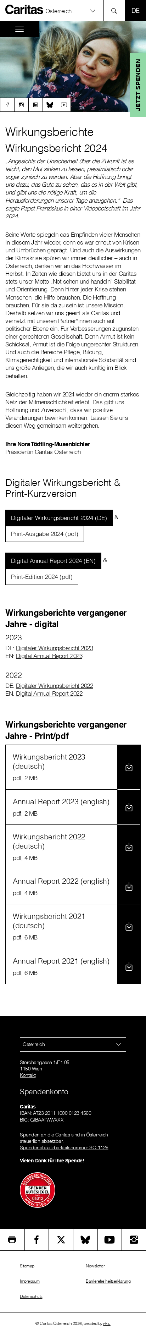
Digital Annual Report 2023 (49, 655)
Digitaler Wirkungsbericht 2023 (54, 648)
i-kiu (107, 1323)
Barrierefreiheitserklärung (108, 1281)
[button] (72, 10)
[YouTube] (110, 1239)
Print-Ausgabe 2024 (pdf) (44, 533)
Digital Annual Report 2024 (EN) (53, 560)
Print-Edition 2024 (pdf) (42, 576)
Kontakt (28, 1075)
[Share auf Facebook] (37, 1239)
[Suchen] (116, 10)
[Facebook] (7, 105)
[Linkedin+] (35, 105)
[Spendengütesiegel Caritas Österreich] (37, 1189)
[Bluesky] (50, 105)
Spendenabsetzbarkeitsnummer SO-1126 (64, 1147)
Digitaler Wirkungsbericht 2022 (54, 685)
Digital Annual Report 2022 (49, 693)
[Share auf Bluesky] (85, 1239)
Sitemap (27, 1265)
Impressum (30, 1281)
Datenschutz (31, 1296)
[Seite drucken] (12, 1239)
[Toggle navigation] (19, 29)
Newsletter (95, 1265)
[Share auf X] (61, 1239)
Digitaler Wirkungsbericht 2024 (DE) (59, 517)
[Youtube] (64, 105)
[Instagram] (21, 105)
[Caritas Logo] (24, 9)
